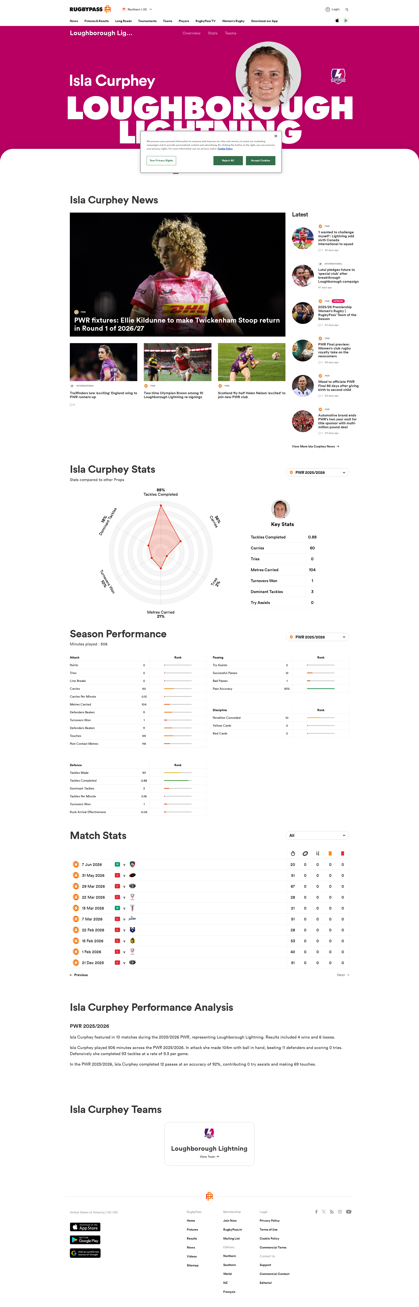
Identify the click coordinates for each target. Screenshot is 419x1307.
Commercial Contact (274, 1274)
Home (191, 1220)
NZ (225, 1283)
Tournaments (147, 21)
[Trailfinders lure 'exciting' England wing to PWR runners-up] (103, 375)
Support (265, 1265)
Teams (167, 21)
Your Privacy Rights (161, 160)
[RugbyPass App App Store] (113, 1228)
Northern (229, 1256)
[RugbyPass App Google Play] (113, 1240)
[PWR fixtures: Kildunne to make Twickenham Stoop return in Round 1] (177, 275)
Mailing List (231, 1238)
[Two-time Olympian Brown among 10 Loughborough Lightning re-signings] (177, 375)
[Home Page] (90, 9)
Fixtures (192, 1229)
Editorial (266, 1283)
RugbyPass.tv (232, 1229)
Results (192, 1238)
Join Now (230, 1220)
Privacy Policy (270, 1220)
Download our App (264, 21)
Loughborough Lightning (102, 33)
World (227, 1274)
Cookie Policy (269, 1238)
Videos (192, 1256)
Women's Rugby (233, 21)
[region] (211, 152)
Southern (229, 1265)
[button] (191, 33)
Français (229, 1292)
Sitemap (193, 1265)
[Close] (276, 136)
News (74, 21)
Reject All (228, 160)
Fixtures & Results (96, 21)
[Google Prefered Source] (113, 1253)
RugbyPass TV (206, 21)
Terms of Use (269, 1229)
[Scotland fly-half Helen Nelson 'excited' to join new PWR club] (251, 375)
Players (184, 21)
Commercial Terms (273, 1247)
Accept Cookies (260, 160)
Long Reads (123, 21)
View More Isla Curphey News (313, 446)
